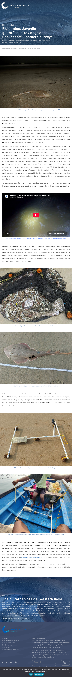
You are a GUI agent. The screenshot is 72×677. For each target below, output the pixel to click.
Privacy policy (39, 674)
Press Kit (65, 663)
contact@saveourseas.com (11, 649)
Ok (31, 674)
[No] (70, 672)
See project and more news (16, 618)
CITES (43, 609)
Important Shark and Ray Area (31, 557)
